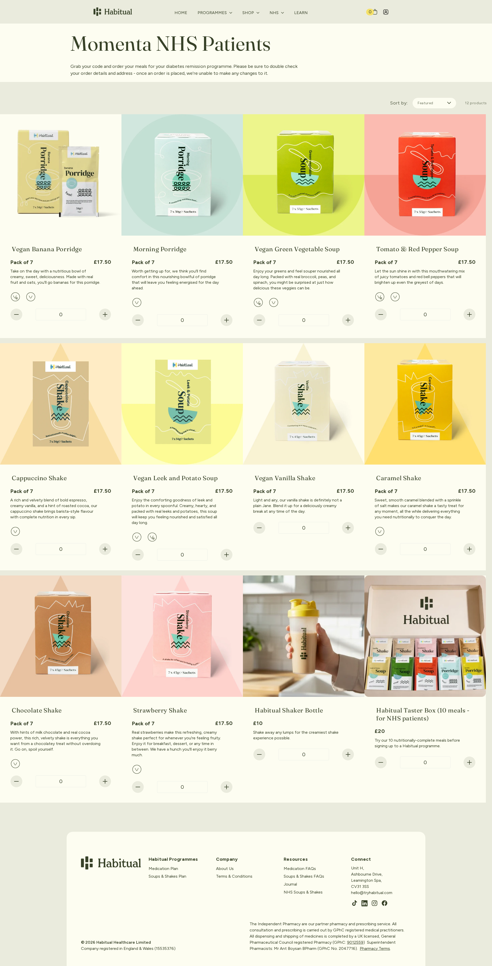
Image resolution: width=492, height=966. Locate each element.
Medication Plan (163, 868)
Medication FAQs (300, 868)
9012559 (355, 942)
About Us (225, 868)
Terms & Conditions (234, 876)
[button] (215, 14)
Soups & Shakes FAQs (304, 876)
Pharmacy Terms (375, 948)
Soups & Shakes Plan (167, 876)
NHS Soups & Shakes (303, 891)
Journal (290, 884)
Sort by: (398, 103)
